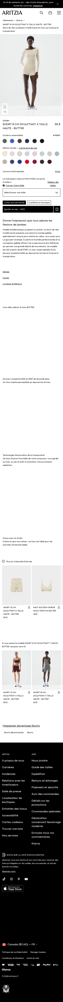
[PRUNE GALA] (49, 161)
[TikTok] (4, 879)
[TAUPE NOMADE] (4, 161)
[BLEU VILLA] (27, 153)
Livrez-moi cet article (14, 203)
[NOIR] (42, 141)
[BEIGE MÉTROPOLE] (49, 153)
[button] (13, 186)
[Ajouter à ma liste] (57, 209)
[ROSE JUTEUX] (34, 161)
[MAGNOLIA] (12, 153)
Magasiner (38, 6)
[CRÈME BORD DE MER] (19, 153)
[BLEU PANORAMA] (42, 153)
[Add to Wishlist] (29, 607)
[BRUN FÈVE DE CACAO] (42, 161)
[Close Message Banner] (57, 4)
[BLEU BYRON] (27, 141)
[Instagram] (11, 879)
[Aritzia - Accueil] (12, 13)
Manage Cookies (38, 952)
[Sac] (50, 12)
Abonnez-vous (8, 871)
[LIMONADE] (4, 153)
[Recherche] (41, 12)
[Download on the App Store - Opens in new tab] (31, 888)
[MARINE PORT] (12, 161)
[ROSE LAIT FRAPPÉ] (34, 153)
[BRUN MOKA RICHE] (19, 141)
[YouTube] (26, 879)
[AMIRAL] (34, 141)
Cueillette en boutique (39, 203)
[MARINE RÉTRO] (4, 141)
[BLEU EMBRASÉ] (19, 161)
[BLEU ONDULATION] (57, 153)
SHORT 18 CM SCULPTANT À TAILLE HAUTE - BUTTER (43, 695)
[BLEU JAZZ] (12, 141)
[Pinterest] (19, 879)
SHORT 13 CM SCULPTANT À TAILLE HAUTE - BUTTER (13, 610)
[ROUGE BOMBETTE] (27, 161)
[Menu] (59, 12)
